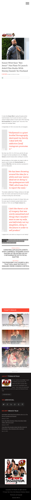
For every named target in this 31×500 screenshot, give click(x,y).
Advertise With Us (16, 497)
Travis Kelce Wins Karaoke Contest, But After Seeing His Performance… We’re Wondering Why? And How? (14, 428)
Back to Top (14, 371)
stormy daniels (12, 242)
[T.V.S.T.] (8, 35)
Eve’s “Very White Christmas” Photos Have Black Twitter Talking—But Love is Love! (14, 421)
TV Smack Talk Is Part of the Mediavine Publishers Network (16, 492)
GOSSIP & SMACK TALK (14, 239)
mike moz (4, 242)
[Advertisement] (15, 16)
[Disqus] (15, 289)
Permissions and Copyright (16, 495)
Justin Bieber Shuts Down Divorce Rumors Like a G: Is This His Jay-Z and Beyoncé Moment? (15, 415)
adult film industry (12, 241)
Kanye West (21, 241)
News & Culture (24, 239)
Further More (6, 394)
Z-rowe (4, 74)
